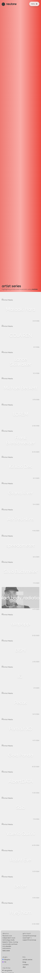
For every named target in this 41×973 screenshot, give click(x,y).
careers (25, 964)
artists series (27, 959)
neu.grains (8, 970)
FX (5, 962)
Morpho (7, 959)
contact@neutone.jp (29, 936)
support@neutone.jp (29, 940)
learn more (6, 950)
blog (24, 962)
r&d (24, 967)
